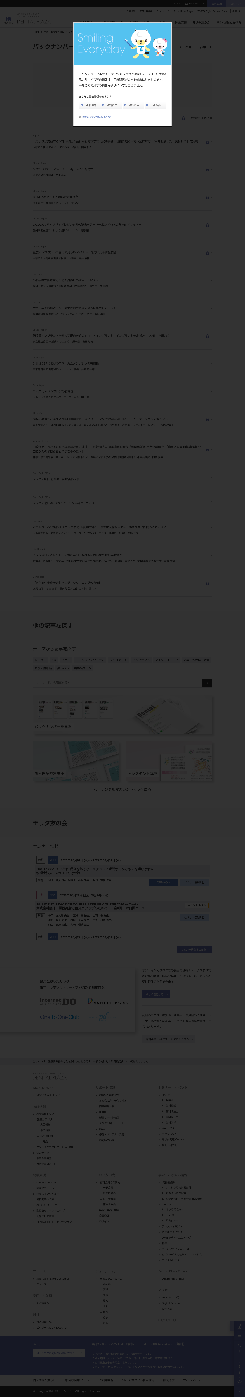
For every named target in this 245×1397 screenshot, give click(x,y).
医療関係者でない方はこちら (97, 117)
